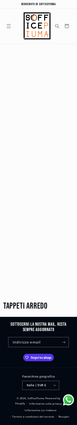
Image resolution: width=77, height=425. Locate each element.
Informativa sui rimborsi (40, 410)
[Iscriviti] (64, 342)
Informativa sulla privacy (45, 403)
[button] (8, 26)
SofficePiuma (36, 398)
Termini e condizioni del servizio (33, 416)
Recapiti (64, 416)
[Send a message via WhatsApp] (68, 399)
